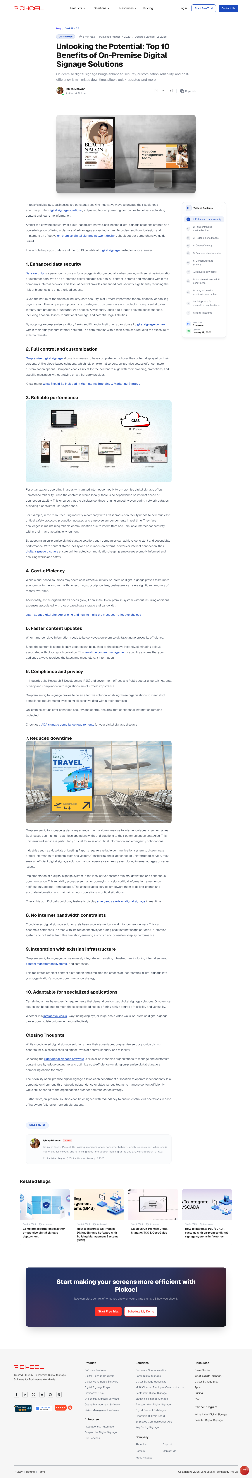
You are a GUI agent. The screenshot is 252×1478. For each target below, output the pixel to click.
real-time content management (105, 652)
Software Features (95, 1370)
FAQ (197, 1398)
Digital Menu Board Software (101, 1381)
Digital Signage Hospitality (151, 1381)
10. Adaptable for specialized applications (206, 303)
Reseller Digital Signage (209, 1420)
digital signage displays (42, 551)
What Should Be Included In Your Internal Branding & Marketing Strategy (91, 384)
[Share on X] (156, 91)
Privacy (18, 1471)
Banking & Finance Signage (152, 1398)
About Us (141, 1444)
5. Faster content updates (207, 253)
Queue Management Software (102, 1404)
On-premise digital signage (44, 358)
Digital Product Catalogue (151, 1410)
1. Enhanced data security (207, 219)
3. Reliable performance (206, 238)
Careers (140, 1451)
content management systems (46, 964)
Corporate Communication (151, 1370)
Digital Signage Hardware (99, 1376)
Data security (35, 273)
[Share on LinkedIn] (163, 91)
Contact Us (228, 8)
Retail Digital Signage (148, 1376)
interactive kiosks (55, 1016)
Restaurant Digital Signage (151, 1393)
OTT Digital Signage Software (102, 1398)
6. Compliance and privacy (203, 262)
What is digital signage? (208, 1376)
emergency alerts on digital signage (121, 901)
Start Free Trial (204, 8)
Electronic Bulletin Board (150, 1416)
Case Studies (202, 1370)
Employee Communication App (154, 1421)
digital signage (110, 250)
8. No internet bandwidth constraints (206, 281)
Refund (30, 1471)
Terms (41, 1471)
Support (167, 1444)
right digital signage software (64, 1059)
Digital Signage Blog (206, 1381)
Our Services (92, 1438)
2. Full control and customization (202, 228)
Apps (198, 1387)
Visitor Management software (102, 1410)
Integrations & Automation (100, 1426)
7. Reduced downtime (205, 272)
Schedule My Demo (140, 1311)
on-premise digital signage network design (86, 236)
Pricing (148, 8)
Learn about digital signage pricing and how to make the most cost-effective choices (83, 615)
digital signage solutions (65, 210)
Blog (58, 28)
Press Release (144, 1457)
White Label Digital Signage (211, 1414)
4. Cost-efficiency (203, 245)
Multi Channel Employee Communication (160, 1387)
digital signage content (150, 324)
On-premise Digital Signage (101, 1432)
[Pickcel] (29, 8)
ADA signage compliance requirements (67, 724)
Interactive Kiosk (94, 1393)
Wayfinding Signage (147, 1427)
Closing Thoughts (202, 312)
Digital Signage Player (98, 1387)
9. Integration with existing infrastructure (205, 292)
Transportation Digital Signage (153, 1404)
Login (183, 8)
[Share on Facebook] (171, 91)
